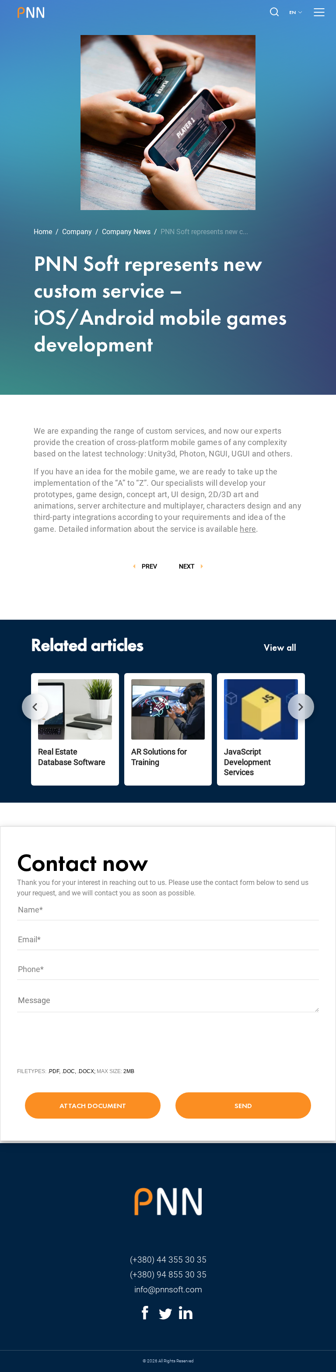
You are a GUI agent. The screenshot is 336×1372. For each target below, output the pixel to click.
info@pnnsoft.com (168, 1289)
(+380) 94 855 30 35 (168, 1275)
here (248, 528)
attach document (93, 1105)
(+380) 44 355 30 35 (168, 1260)
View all (280, 647)
